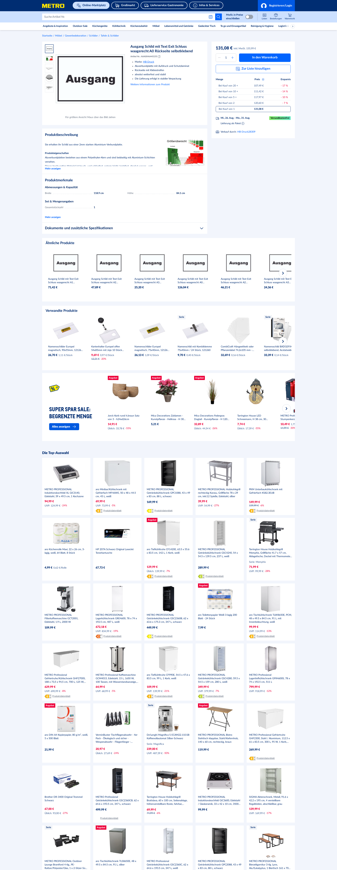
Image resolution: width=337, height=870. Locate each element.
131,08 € (224, 48)
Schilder (93, 36)
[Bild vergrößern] (90, 78)
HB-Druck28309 (246, 132)
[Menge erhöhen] (232, 58)
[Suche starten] (218, 17)
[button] (276, 5)
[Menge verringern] (219, 58)
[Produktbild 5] (49, 88)
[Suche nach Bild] (211, 16)
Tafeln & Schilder (110, 36)
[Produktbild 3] (49, 68)
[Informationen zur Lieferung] (243, 123)
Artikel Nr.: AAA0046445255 (143, 56)
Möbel (58, 36)
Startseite (47, 36)
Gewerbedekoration (75, 36)
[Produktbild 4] (49, 78)
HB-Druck (148, 62)
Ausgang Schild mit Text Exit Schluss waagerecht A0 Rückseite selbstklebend (161, 49)
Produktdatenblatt (112, 511)
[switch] (249, 17)
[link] (290, 17)
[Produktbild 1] (49, 48)
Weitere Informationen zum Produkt (150, 84)
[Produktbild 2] (49, 58)
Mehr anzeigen (53, 168)
